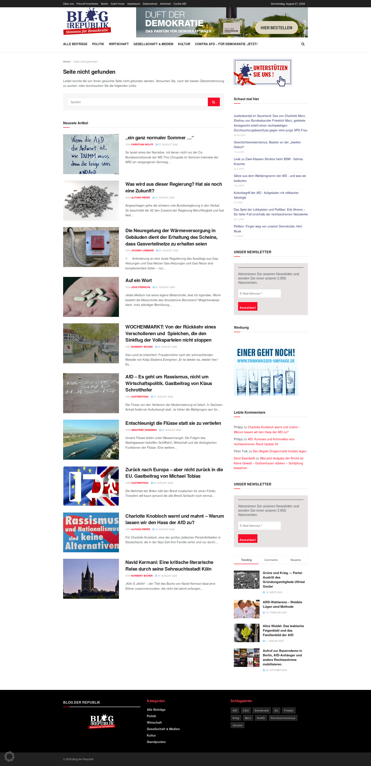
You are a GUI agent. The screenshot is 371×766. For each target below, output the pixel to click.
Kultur (184, 44)
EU (276, 710)
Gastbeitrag (140, 396)
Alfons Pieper (140, 197)
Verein (104, 3)
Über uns (68, 3)
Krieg (236, 718)
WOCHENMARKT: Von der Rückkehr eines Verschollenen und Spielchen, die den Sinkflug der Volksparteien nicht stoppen (170, 333)
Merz (248, 718)
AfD (235, 710)
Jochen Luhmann (142, 250)
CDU (246, 710)
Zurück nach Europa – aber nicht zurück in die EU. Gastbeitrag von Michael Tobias (174, 472)
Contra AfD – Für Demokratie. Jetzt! (226, 44)
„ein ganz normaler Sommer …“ (159, 137)
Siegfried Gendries (144, 429)
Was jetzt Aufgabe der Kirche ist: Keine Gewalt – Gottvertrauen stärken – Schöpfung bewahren (269, 463)
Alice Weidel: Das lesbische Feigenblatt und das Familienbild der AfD (283, 630)
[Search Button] (303, 43)
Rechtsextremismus (283, 718)
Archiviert (165, 3)
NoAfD (261, 718)
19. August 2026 (164, 529)
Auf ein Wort (138, 280)
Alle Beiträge (75, 44)
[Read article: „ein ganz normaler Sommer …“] (91, 154)
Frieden (288, 710)
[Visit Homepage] (87, 21)
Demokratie (262, 710)
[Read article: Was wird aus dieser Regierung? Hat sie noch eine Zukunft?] (91, 201)
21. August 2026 (163, 396)
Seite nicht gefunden (86, 61)
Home (66, 61)
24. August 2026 (164, 197)
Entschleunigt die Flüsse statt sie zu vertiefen (173, 422)
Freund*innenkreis (87, 3)
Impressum (133, 3)
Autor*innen (118, 3)
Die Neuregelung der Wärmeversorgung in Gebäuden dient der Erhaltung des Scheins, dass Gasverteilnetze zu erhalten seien (171, 237)
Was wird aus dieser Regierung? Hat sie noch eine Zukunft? (173, 187)
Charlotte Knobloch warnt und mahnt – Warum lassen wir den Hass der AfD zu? (174, 519)
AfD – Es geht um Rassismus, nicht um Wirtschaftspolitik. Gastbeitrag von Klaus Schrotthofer (168, 383)
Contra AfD (179, 3)
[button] (9, 756)
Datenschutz (150, 3)
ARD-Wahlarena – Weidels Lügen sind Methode (282, 604)
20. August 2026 (171, 429)
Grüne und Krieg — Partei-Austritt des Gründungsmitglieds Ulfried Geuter (284, 579)
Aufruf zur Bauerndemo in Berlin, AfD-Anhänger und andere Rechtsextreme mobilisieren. (282, 657)
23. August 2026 (168, 250)
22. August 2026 (167, 346)
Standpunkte (156, 742)
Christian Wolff (142, 144)
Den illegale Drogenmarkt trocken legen (280, 451)
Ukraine (237, 725)
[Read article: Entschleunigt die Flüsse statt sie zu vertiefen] (91, 440)
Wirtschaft (119, 44)
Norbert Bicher (142, 346)
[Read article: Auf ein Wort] (91, 297)
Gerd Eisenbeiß (244, 458)
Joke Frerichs (140, 287)
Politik (98, 44)
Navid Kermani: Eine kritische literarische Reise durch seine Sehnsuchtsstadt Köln (169, 565)
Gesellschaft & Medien (153, 44)
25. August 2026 (168, 144)
